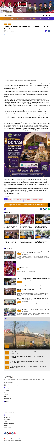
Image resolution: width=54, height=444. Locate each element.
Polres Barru (8, 408)
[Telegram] (46, 209)
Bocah (10, 199)
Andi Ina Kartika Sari (9, 412)
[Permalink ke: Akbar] (5, 31)
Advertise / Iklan (7, 417)
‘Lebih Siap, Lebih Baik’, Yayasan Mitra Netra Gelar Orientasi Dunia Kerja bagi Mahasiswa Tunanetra (26, 241)
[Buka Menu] (46, 15)
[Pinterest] (10, 433)
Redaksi (6, 425)
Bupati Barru (8, 404)
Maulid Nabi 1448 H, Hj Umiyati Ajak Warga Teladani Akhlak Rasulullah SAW (28, 352)
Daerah (5, 24)
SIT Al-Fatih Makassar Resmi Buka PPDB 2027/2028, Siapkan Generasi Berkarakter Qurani (26, 362)
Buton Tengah (27, 199)
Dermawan (8, 200)
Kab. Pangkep (38, 222)
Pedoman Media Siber (9, 423)
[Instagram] (15, 433)
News (9, 24)
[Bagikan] (49, 31)
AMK (20, 440)
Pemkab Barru (8, 410)
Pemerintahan (7, 398)
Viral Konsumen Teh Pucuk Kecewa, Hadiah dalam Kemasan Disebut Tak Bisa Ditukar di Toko (26, 226)
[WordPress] (12, 433)
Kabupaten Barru (9, 406)
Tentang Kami (7, 427)
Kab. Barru (7, 237)
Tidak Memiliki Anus (37, 200)
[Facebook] (41, 209)
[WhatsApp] (49, 209)
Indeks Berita (7, 419)
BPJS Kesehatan (17, 199)
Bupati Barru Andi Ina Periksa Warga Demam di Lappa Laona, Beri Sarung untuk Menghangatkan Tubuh (11, 241)
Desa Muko (15, 200)
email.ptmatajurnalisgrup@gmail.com (15, 385)
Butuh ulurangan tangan (38, 199)
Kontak (5, 421)
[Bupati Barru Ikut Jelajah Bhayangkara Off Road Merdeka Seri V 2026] (42, 234)
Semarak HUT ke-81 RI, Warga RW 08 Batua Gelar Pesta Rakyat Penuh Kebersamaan (26, 357)
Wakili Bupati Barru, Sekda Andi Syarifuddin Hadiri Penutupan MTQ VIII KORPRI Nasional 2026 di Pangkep (41, 226)
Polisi (5, 396)
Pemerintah (27, 200)
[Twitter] (44, 209)
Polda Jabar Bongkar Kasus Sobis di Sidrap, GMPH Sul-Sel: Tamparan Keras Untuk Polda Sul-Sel (28, 367)
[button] (43, 15)
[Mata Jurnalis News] (10, 15)
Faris (22, 200)
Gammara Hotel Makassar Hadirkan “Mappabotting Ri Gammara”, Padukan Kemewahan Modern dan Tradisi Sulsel (10, 226)
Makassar (7, 222)
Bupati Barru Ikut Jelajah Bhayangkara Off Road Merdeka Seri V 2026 (41, 241)
